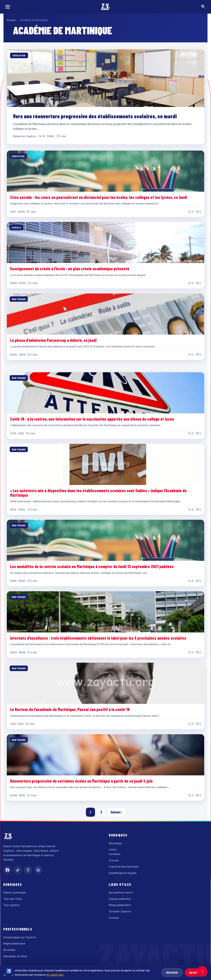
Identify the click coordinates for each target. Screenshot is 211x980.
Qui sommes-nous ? (121, 892)
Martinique (115, 843)
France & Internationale (124, 866)
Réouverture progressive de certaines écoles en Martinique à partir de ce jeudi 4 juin (81, 780)
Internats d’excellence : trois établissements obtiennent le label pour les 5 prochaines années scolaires (98, 638)
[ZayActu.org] (105, 6)
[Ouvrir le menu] (7, 6)
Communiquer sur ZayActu (19, 937)
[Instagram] (28, 870)
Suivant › (116, 812)
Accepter (196, 972)
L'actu (113, 849)
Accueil (11, 20)
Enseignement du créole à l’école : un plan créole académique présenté (69, 268)
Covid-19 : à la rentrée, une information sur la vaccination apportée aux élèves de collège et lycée (92, 418)
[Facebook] (7, 870)
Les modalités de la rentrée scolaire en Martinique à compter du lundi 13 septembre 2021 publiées (92, 566)
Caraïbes (114, 854)
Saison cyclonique (14, 892)
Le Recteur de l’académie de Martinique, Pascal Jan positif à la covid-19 (70, 709)
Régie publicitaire (120, 905)
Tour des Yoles (12, 898)
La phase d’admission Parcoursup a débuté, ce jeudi (53, 340)
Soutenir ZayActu (120, 911)
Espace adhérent (120, 898)
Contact (114, 917)
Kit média (9, 949)
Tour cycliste (11, 905)
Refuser (172, 972)
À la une (114, 860)
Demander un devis (15, 956)
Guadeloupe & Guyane (122, 872)
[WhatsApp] (38, 870)
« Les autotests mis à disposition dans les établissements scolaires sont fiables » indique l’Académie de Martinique (98, 493)
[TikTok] (18, 870)
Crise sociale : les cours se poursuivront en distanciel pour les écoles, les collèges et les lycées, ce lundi (98, 197)
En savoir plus (55, 974)
